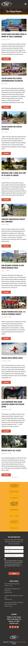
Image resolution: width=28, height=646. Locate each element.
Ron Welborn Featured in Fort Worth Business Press (12, 266)
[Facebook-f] (10, 627)
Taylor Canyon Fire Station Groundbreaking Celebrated (12, 79)
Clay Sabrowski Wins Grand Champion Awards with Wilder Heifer (12, 404)
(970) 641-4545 (14, 623)
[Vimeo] (18, 627)
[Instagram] (13, 627)
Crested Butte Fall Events (11, 450)
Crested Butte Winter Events (12, 358)
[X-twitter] (15, 627)
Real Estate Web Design (20, 642)
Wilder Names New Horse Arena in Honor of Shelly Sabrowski (13, 35)
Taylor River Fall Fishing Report (12, 583)
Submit (14, 573)
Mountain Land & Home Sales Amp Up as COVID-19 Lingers (13, 174)
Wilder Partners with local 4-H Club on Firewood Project (13, 312)
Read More (6, 59)
